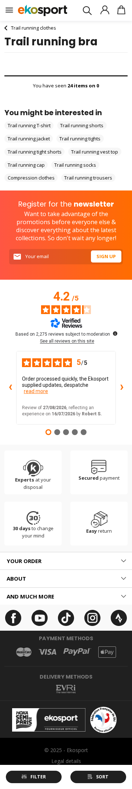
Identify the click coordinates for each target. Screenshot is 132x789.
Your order (24, 561)
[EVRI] (66, 689)
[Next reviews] (122, 388)
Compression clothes (31, 177)
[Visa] (47, 652)
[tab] (66, 561)
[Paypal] (77, 652)
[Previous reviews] (10, 388)
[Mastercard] (24, 652)
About (16, 578)
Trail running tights (79, 138)
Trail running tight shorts (35, 151)
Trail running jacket (29, 138)
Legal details (66, 761)
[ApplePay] (107, 652)
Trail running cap (26, 165)
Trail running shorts (81, 125)
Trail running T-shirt (29, 125)
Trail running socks (75, 165)
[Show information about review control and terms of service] (115, 333)
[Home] (42, 10)
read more (36, 391)
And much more (30, 596)
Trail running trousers (88, 177)
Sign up (106, 256)
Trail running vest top (94, 151)
